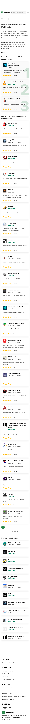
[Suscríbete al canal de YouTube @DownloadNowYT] (10, 708)
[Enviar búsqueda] (12, 12)
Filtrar (3, 53)
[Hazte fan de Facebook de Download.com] (3, 708)
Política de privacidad (7, 688)
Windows (3, 19)
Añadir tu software (6, 674)
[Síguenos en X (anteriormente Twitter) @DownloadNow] (6, 708)
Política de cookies (7, 693)
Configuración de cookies (8, 699)
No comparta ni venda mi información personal (14, 696)
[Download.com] (5, 12)
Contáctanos (5, 676)
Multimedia (12, 19)
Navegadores (19, 19)
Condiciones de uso (7, 690)
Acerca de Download (7, 671)
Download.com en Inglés (8, 679)
